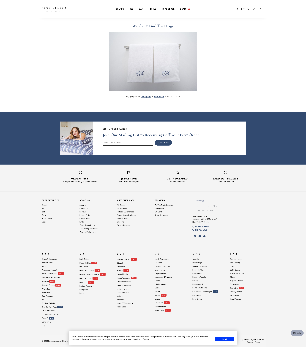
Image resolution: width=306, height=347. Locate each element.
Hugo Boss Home (124, 285)
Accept (224, 339)
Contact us (83, 208)
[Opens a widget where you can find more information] (297, 333)
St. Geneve (234, 284)
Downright (83, 282)
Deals (183, 9)
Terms (257, 342)
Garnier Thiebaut (123, 259)
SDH (232, 266)
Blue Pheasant (47, 296)
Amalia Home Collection (51, 277)
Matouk (158, 291)
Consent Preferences (87, 232)
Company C (46, 322)
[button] (241, 8)
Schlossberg (235, 263)
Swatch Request (123, 225)
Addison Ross (47, 263)
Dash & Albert (84, 259)
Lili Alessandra (160, 284)
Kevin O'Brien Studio (125, 303)
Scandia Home (236, 259)
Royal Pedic (197, 295)
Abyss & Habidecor (49, 259)
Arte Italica (46, 289)
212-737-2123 (201, 230)
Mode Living (159, 310)
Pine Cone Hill (197, 284)
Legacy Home (160, 273)
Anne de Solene (48, 285)
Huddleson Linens (124, 282)
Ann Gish (45, 281)
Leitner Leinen (160, 270)
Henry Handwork (124, 274)
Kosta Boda (121, 307)
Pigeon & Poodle (199, 277)
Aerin (44, 266)
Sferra (232, 277)
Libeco (157, 281)
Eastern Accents (85, 286)
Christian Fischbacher (50, 314)
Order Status (122, 208)
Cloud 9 (45, 318)
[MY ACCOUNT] (254, 9)
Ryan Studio (197, 299)
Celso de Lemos (48, 311)
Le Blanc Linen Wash (163, 266)
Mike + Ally (159, 303)
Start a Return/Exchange (126, 215)
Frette (81, 293)
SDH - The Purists (237, 273)
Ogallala (195, 259)
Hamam (120, 270)
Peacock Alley (198, 270)
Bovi (43, 300)
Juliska (120, 296)
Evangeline (83, 290)
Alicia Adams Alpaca (49, 274)
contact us (159, 96)
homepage (146, 96)
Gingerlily (120, 263)
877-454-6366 (202, 226)
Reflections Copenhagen (202, 292)
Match (157, 288)
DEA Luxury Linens (86, 270)
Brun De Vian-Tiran (49, 307)
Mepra (157, 299)
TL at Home (234, 295)
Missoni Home (160, 306)
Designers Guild (85, 278)
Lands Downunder (162, 259)
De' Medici (83, 267)
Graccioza (121, 267)
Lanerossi (158, 263)
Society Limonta (236, 292)
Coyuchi (45, 325)
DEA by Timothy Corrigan (89, 274)
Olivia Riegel (197, 263)
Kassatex (120, 300)
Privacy (250, 342)
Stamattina (234, 288)
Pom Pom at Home (199, 288)
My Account (121, 205)
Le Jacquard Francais (163, 277)
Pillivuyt (195, 281)
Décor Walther (85, 263)
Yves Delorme (235, 299)
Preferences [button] (145, 339)
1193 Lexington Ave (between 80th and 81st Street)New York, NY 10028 (204, 219)
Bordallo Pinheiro (48, 303)
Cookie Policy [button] (96, 339)
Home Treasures (123, 278)
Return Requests (161, 215)
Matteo (157, 295)
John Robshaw (123, 292)
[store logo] (54, 9)
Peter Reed (197, 273)
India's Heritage (123, 289)
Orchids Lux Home (199, 266)
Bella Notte (46, 292)
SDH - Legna (235, 270)
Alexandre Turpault (49, 270)
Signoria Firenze (236, 281)
